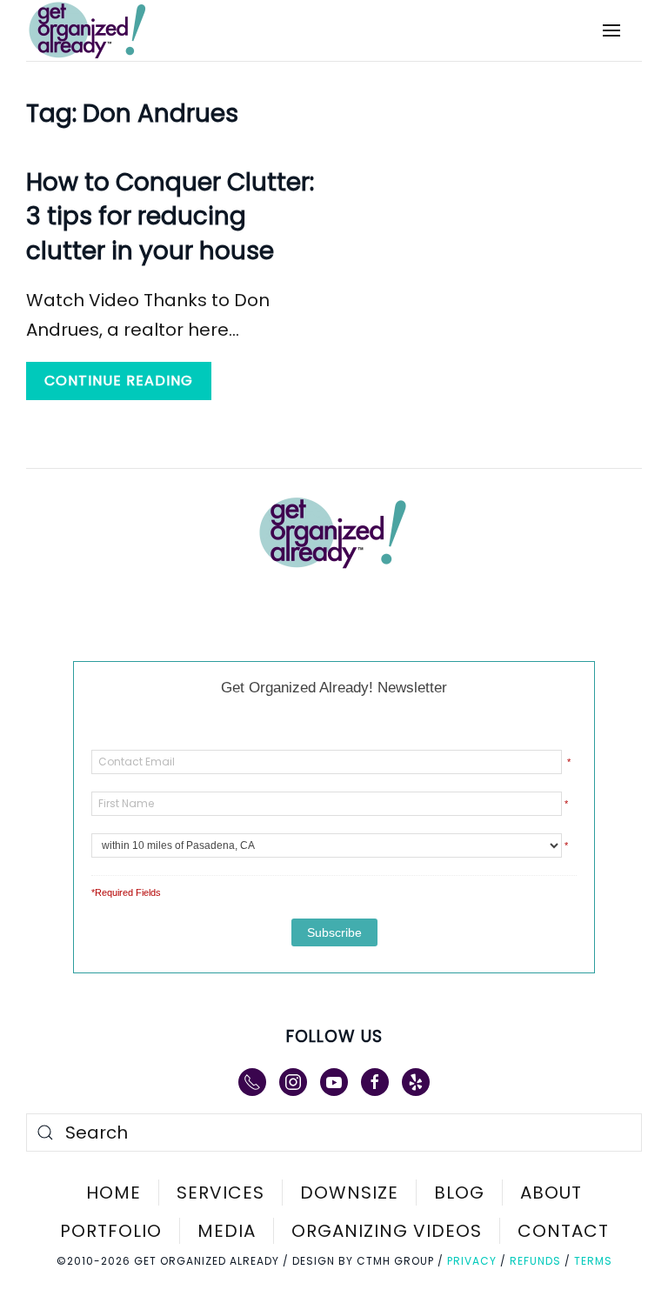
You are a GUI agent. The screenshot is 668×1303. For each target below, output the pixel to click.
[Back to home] (99, 30)
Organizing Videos (386, 1231)
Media (226, 1231)
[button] (611, 30)
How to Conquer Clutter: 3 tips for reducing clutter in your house (170, 216)
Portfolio (111, 1231)
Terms (593, 1260)
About (551, 1192)
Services (220, 1192)
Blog (459, 1192)
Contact (563, 1231)
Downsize (349, 1192)
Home (113, 1192)
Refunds (535, 1260)
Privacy (472, 1260)
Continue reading (118, 381)
